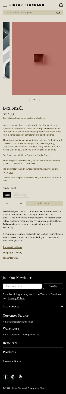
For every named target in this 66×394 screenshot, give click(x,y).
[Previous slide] (29, 99)
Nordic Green (21, 195)
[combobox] (33, 12)
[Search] (58, 13)
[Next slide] (39, 99)
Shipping (19, 118)
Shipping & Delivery (12, 252)
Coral (7, 194)
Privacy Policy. (16, 298)
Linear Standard (19, 388)
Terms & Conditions (12, 247)
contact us (22, 237)
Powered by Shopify (38, 388)
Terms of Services (50, 294)
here (11, 172)
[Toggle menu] (5, 5)
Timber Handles (10, 258)
